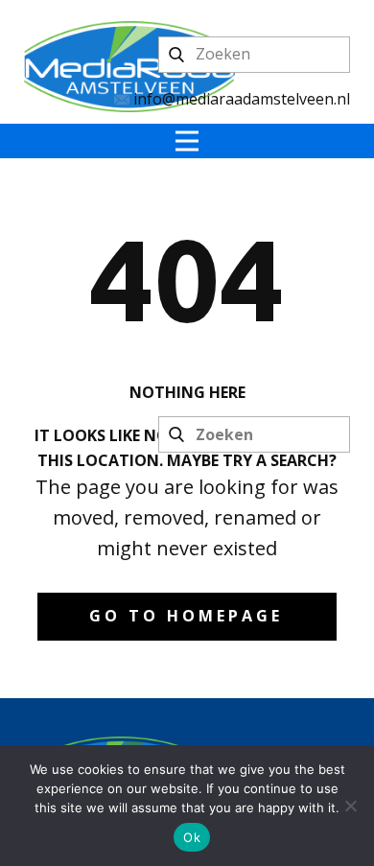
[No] (350, 805)
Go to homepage (186, 615)
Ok (191, 837)
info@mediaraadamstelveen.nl (239, 98)
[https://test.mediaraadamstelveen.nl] (129, 66)
